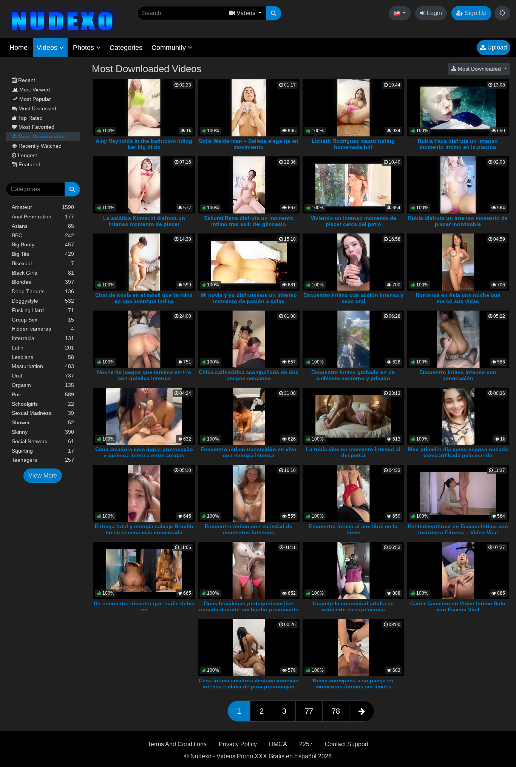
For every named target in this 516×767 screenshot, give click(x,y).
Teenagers (43, 460)
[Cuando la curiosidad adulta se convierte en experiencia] (353, 570)
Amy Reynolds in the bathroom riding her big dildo (144, 144)
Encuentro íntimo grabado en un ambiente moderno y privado (353, 375)
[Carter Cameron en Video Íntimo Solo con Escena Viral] (458, 570)
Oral (43, 376)
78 (336, 711)
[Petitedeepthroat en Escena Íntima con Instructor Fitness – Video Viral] (458, 493)
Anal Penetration (43, 216)
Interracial (43, 338)
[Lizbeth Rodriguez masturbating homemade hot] (353, 107)
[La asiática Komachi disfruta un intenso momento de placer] (144, 184)
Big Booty (43, 244)
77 (309, 711)
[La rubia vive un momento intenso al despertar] (353, 416)
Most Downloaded (41, 136)
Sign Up (475, 13)
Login (433, 13)
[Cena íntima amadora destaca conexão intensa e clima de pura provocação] (249, 647)
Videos (48, 47)
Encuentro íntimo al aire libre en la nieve (353, 529)
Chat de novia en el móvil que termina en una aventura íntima (144, 298)
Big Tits (43, 254)
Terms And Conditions (177, 744)
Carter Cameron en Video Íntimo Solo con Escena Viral (457, 606)
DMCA (278, 744)
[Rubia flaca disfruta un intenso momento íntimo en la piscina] (458, 107)
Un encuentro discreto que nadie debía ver (144, 606)
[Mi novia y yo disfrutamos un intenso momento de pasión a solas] (249, 261)
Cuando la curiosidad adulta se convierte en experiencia (353, 606)
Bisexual (43, 263)
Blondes (43, 282)
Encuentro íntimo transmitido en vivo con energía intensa (249, 452)
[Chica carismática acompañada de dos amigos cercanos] (249, 339)
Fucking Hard (43, 310)
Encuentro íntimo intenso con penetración (457, 375)
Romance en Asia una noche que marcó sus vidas (458, 298)
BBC (43, 235)
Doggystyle (43, 301)
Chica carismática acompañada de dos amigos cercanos (248, 375)
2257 (306, 744)
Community (169, 47)
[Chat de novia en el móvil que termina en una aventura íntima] (144, 261)
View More (42, 475)
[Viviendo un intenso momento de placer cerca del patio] (353, 184)
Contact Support (346, 744)
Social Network (43, 441)
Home (18, 47)
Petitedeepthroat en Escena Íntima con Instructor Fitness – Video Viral (458, 529)
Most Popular (34, 99)
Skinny (43, 432)
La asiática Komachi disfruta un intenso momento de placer (144, 221)
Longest (26, 155)
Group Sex (43, 320)
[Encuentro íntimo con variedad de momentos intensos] (249, 493)
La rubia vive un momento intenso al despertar (353, 452)
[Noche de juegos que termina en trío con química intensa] (144, 339)
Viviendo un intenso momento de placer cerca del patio (353, 221)
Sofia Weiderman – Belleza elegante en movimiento (248, 144)
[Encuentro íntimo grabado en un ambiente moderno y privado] (353, 339)
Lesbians (43, 357)
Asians (43, 226)
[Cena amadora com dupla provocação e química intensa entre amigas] (144, 416)
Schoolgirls (43, 404)
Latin (43, 348)
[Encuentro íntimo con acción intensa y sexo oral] (353, 261)
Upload (496, 47)
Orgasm (43, 385)
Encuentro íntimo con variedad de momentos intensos (248, 529)
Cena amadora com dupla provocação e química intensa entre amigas (144, 452)
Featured (28, 164)
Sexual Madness (43, 413)
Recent (26, 80)
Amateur (43, 207)
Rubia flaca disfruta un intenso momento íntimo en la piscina (458, 144)
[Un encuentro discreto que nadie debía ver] (144, 570)
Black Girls (43, 273)
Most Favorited (35, 127)
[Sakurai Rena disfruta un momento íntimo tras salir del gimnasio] (249, 184)
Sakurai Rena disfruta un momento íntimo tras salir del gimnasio (249, 221)
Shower (43, 422)
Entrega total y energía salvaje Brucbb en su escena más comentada (144, 529)
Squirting (43, 451)
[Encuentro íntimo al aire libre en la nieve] (353, 493)
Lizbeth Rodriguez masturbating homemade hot (353, 144)
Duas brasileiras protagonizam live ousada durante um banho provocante (248, 606)
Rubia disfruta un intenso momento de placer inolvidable (458, 221)
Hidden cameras (43, 329)
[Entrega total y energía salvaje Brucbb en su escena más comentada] (144, 493)
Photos (84, 47)
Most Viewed (34, 90)
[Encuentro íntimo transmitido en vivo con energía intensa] (249, 416)
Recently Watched (39, 146)
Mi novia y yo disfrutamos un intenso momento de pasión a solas (249, 298)
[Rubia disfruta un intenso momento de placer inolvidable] (458, 184)
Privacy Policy (238, 744)
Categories (126, 47)
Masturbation (43, 366)
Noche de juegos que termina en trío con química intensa (144, 375)
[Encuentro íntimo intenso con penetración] (458, 339)
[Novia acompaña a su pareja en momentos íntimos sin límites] (353, 647)
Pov (43, 394)
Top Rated (30, 118)
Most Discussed (36, 108)
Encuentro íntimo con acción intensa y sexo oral (353, 298)
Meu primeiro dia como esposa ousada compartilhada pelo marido (458, 452)
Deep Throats (43, 291)
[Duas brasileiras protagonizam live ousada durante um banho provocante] (249, 570)
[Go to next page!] (361, 711)
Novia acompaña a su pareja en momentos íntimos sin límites (353, 683)
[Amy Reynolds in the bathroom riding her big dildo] (144, 107)
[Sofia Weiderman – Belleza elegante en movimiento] (249, 107)
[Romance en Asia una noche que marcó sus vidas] (458, 261)
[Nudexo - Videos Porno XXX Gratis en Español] (62, 20)
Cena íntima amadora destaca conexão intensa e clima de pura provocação (249, 683)
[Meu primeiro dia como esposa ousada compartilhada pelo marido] (458, 416)
